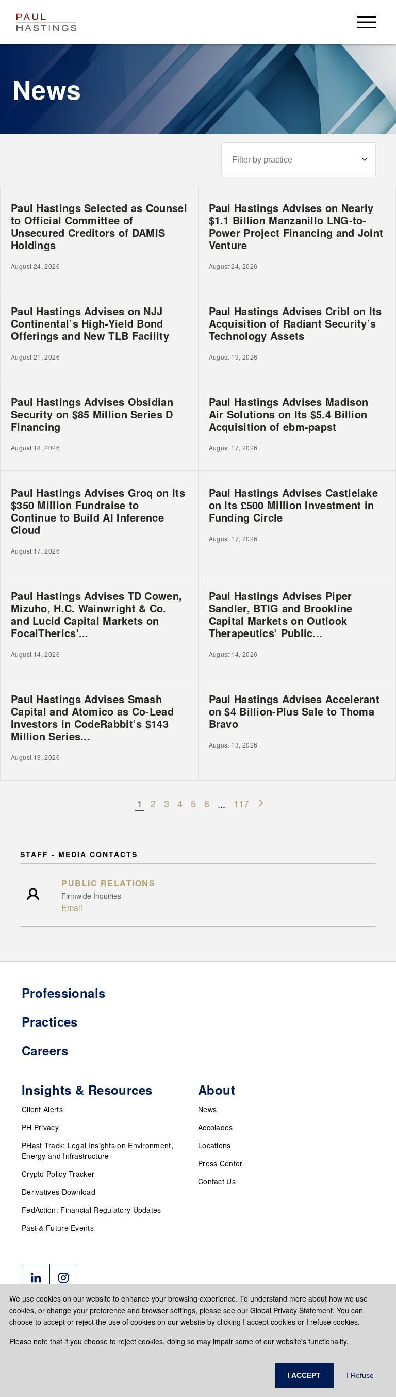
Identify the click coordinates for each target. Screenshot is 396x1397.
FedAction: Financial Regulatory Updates (91, 1210)
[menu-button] (367, 22)
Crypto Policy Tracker (58, 1173)
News (207, 1109)
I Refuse (360, 1375)
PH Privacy (40, 1127)
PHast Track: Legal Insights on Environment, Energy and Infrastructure (97, 1150)
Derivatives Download (58, 1192)
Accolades (215, 1127)
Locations (214, 1145)
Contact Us (217, 1181)
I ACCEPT (304, 1375)
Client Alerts (42, 1109)
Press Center (220, 1163)
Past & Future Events (58, 1228)
